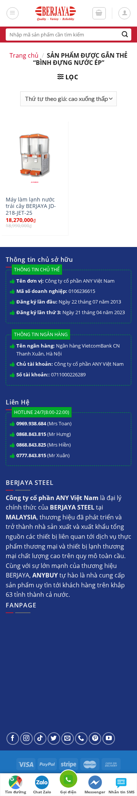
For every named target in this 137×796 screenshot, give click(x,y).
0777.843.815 (31, 455)
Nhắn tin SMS (121, 791)
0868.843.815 (31, 434)
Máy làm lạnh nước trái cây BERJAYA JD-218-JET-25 (31, 206)
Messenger (94, 791)
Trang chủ (24, 55)
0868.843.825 (31, 444)
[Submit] (125, 34)
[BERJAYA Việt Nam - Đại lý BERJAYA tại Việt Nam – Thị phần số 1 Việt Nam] (55, 13)
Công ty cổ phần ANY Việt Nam (80, 280)
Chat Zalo (42, 791)
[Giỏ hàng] (99, 13)
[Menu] (12, 13)
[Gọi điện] (68, 780)
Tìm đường (15, 791)
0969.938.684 (31, 423)
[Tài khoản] (124, 13)
